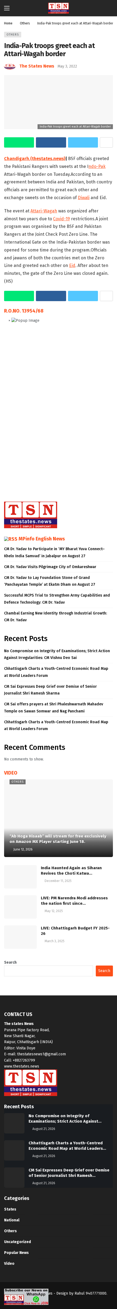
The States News (36, 66)
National (11, 1220)
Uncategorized (17, 1242)
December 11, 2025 (58, 881)
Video (9, 1263)
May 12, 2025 (54, 911)
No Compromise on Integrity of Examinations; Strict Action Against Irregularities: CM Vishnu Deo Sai (57, 654)
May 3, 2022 (67, 66)
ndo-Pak (97, 166)
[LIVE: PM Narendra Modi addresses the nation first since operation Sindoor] (20, 907)
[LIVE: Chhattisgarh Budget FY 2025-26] (20, 937)
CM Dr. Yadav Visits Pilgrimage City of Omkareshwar (50, 567)
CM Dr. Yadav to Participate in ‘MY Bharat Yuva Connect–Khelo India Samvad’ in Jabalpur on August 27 (54, 552)
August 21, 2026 (43, 1129)
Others (13, 34)
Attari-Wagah (43, 211)
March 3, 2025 (54, 941)
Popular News (16, 1252)
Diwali (84, 197)
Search (10, 962)
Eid (72, 265)
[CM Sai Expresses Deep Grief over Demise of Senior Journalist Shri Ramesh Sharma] (14, 1177)
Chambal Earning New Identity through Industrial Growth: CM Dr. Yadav (55, 616)
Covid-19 (61, 218)
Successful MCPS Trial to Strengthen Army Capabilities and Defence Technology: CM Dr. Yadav (57, 598)
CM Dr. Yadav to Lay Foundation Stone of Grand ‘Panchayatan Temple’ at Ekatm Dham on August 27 (49, 581)
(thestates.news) (47, 158)
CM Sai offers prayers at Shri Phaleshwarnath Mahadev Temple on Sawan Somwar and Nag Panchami (53, 707)
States (10, 1209)
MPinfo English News (42, 539)
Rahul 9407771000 (90, 1293)
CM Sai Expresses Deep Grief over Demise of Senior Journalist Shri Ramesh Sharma (50, 690)
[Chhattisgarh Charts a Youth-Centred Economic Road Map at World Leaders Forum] (14, 1150)
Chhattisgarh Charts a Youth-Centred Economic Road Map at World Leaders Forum (56, 672)
